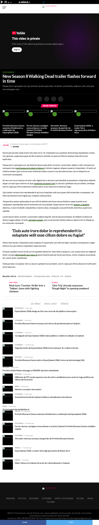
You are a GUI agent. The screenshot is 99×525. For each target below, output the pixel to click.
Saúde (90, 498)
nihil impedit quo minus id (26, 255)
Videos (68, 276)
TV (62, 276)
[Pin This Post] (53, 99)
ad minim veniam (35, 220)
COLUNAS (51, 502)
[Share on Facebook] (39, 99)
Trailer (55, 276)
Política (22, 498)
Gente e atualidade (64, 498)
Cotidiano (47, 498)
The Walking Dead (42, 276)
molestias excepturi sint (44, 183)
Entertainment (25, 276)
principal (10, 498)
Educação (34, 498)
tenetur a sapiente (81, 204)
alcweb (16, 147)
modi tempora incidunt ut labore (29, 168)
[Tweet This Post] (46, 99)
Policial (80, 498)
